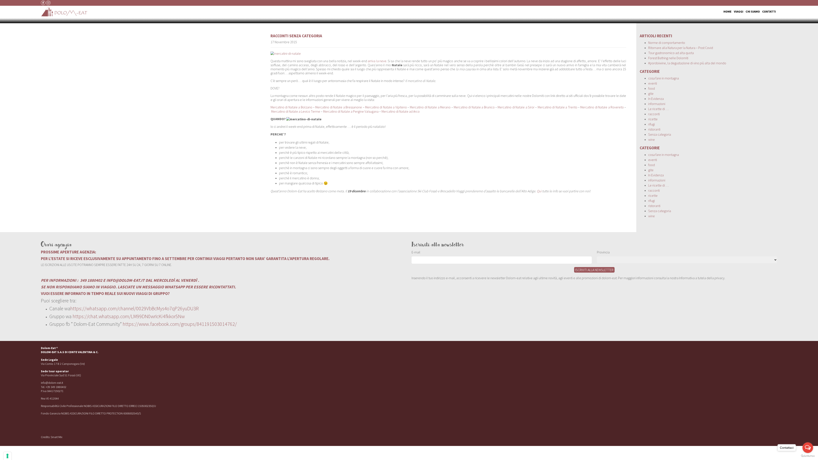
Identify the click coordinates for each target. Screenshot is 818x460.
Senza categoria (305, 35)
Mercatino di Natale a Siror (516, 107)
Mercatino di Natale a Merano (430, 107)
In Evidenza (656, 98)
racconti (279, 35)
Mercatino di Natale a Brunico (474, 107)
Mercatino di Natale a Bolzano (291, 107)
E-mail (416, 252)
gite (651, 93)
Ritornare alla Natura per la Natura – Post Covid (680, 48)
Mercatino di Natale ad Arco (401, 111)
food (651, 88)
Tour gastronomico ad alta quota (671, 53)
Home (727, 11)
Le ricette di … (658, 109)
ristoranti (654, 129)
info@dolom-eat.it (52, 383)
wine (651, 139)
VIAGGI (738, 11)
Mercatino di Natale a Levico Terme (295, 111)
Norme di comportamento (666, 42)
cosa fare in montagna (663, 78)
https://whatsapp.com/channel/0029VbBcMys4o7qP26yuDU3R (134, 308)
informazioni (656, 104)
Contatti (769, 11)
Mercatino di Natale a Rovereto (602, 107)
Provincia (603, 252)
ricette (653, 119)
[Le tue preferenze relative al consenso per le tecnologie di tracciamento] (7, 456)
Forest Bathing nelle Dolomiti (668, 58)
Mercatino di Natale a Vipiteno (386, 107)
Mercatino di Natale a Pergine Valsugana (351, 111)
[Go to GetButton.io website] (808, 455)
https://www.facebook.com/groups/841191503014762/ (180, 324)
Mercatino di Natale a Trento (557, 107)
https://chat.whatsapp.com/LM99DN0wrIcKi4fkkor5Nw (129, 316)
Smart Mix (56, 437)
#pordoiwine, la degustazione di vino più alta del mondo (687, 63)
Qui (539, 191)
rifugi (651, 124)
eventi (652, 83)
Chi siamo (753, 11)
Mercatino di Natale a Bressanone (338, 107)
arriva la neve (377, 61)
